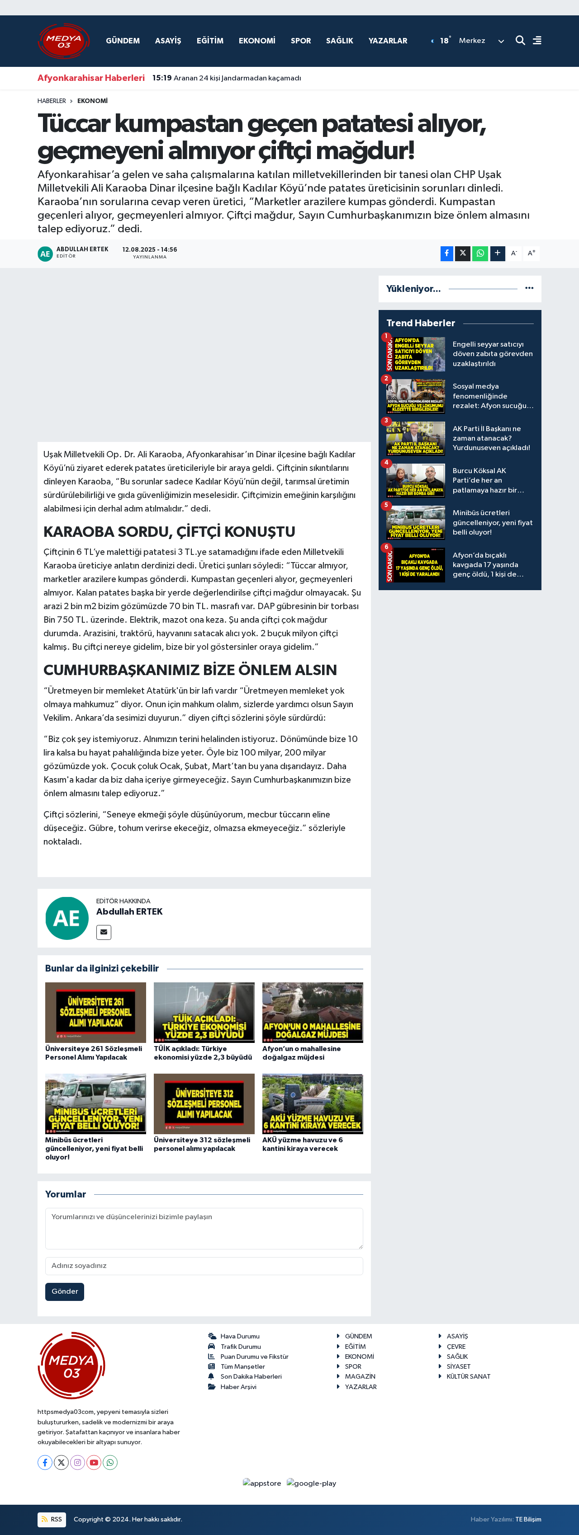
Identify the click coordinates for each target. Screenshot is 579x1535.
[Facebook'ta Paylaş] (447, 253)
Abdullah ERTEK (129, 911)
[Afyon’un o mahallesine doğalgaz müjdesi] (312, 1012)
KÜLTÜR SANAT (469, 1376)
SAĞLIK (339, 41)
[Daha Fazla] (497, 253)
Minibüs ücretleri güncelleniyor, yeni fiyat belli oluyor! (94, 1148)
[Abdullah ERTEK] (67, 918)
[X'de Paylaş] (462, 253)
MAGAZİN (360, 1376)
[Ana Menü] (533, 41)
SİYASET (459, 1366)
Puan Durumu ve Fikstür (255, 1356)
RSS (56, 1519)
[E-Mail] (103, 932)
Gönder (65, 1292)
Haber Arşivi (238, 1387)
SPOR (301, 41)
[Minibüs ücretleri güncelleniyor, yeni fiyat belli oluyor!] (95, 1104)
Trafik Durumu (241, 1346)
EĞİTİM (210, 41)
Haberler (52, 101)
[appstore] (263, 1483)
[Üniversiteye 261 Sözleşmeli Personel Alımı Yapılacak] (95, 1012)
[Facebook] (45, 1462)
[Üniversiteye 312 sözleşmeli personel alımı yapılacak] (204, 1104)
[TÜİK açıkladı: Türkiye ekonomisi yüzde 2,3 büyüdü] (204, 1012)
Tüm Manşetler (243, 1366)
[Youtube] (93, 1462)
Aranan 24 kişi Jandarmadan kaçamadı (226, 78)
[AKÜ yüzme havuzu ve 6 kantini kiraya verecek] (312, 1104)
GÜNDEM (123, 41)
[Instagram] (77, 1462)
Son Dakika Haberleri (251, 1376)
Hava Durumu (240, 1336)
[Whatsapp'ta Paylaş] (480, 253)
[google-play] (311, 1483)
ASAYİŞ (168, 41)
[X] (61, 1462)
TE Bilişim (528, 1519)
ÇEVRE (456, 1346)
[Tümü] (529, 289)
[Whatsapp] (110, 1462)
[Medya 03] (64, 40)
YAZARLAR (388, 41)
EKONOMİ (257, 41)
